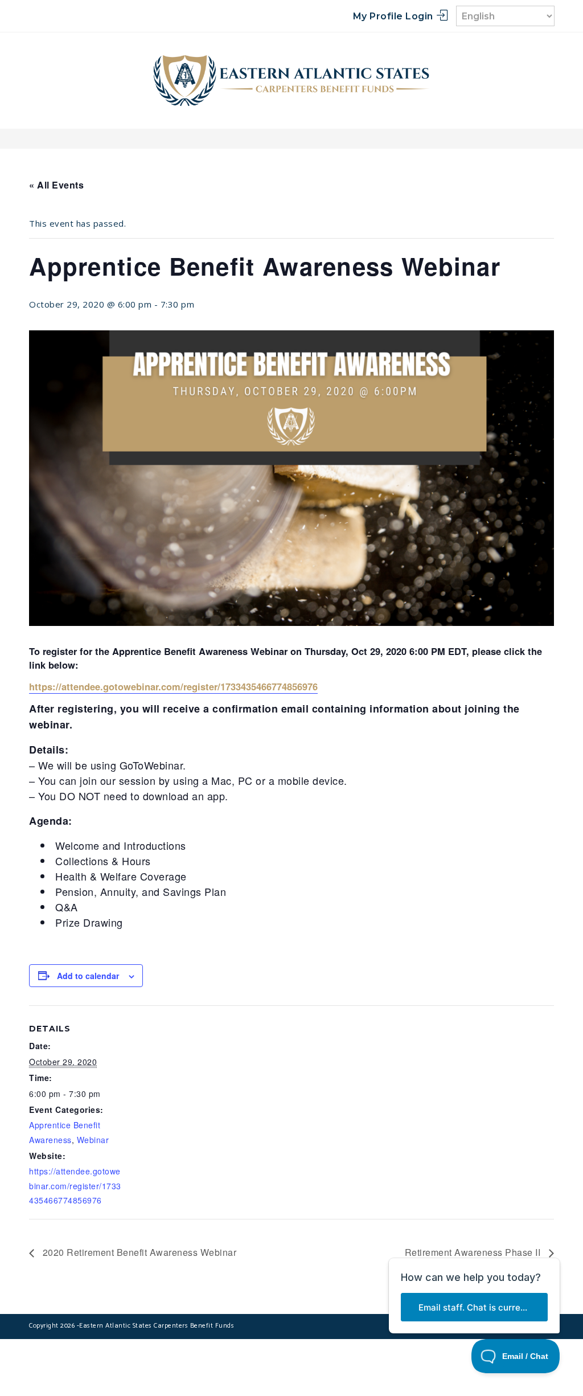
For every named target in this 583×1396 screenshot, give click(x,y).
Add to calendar (88, 975)
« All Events (56, 184)
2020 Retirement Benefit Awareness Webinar (138, 1252)
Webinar (93, 1139)
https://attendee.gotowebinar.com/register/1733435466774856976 (75, 1185)
